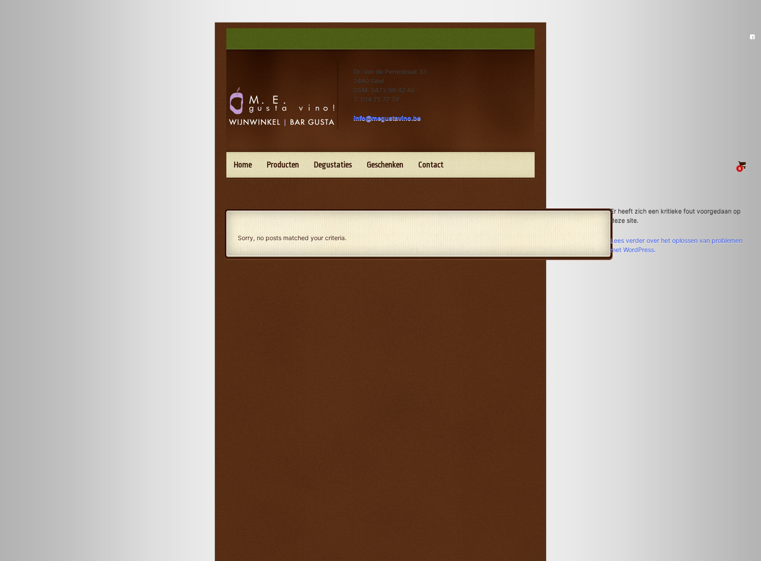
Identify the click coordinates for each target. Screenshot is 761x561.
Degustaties (333, 164)
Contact (430, 164)
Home (243, 164)
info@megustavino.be (387, 118)
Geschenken (385, 164)
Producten (283, 164)
